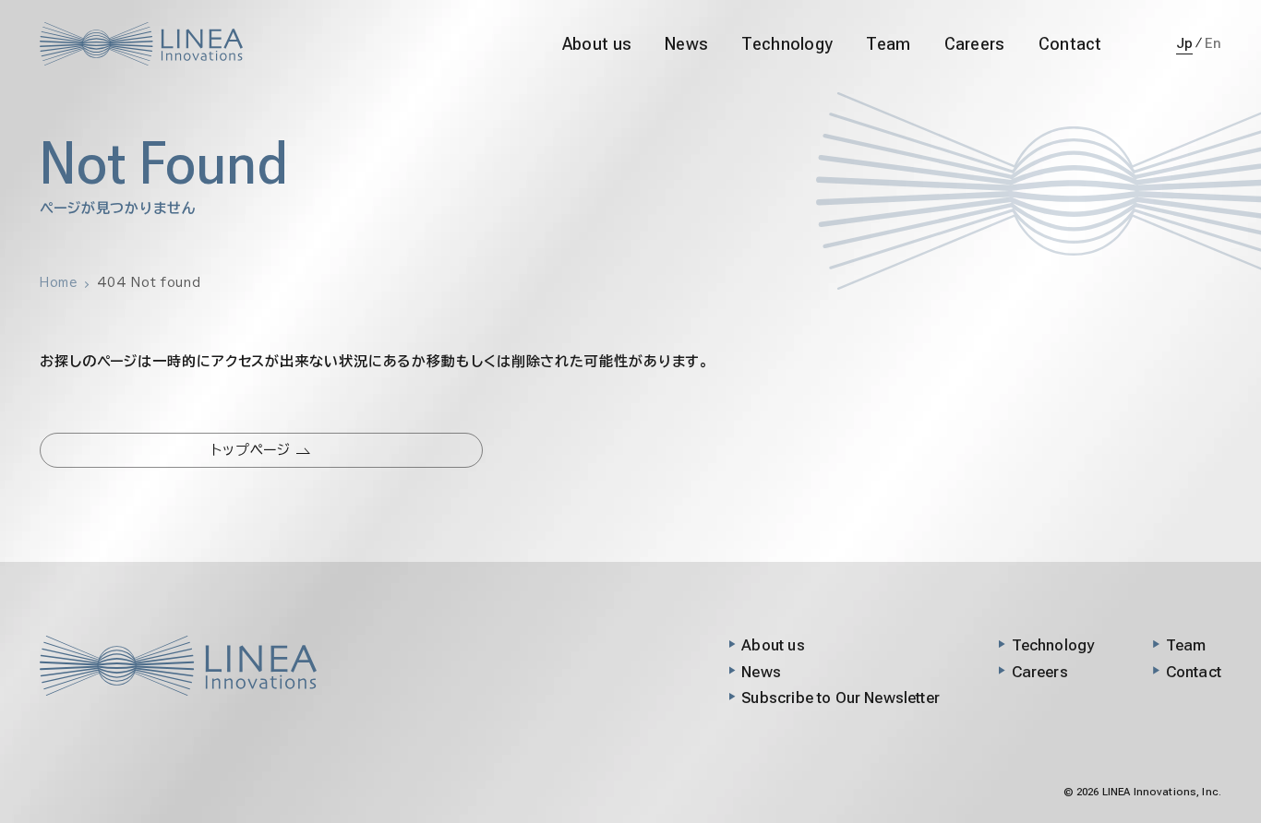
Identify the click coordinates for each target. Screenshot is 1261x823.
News (686, 44)
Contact (1070, 44)
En (1213, 43)
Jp (1185, 43)
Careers (974, 44)
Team (888, 44)
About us (596, 44)
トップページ (253, 450)
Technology (787, 44)
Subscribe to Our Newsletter (840, 697)
